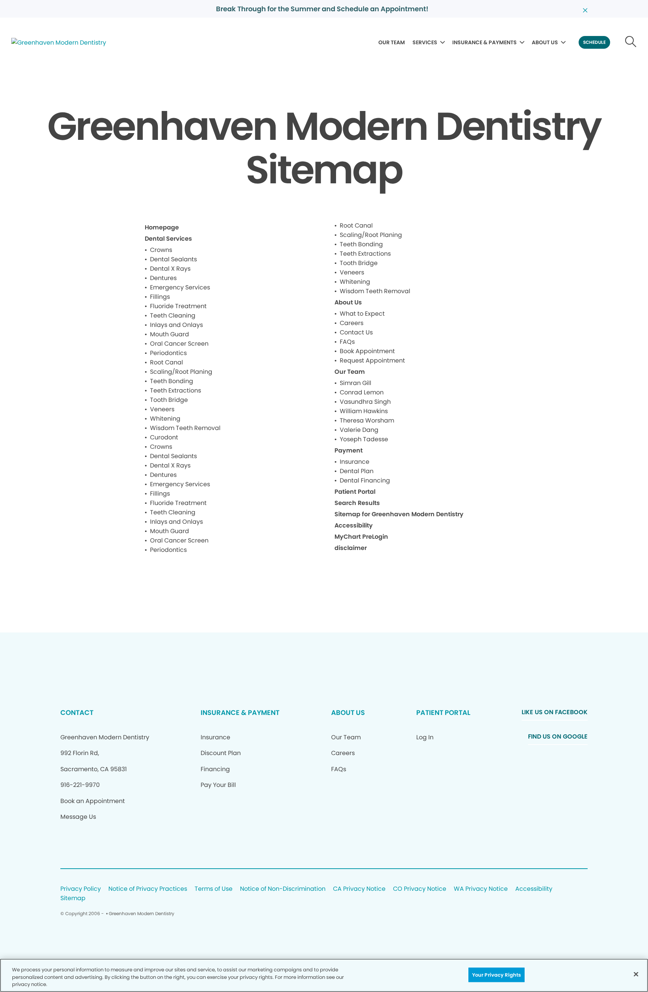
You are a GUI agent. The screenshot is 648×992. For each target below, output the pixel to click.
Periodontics (168, 353)
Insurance (354, 461)
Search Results (357, 503)
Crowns (161, 250)
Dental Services (168, 238)
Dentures (163, 278)
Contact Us (356, 332)
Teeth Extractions (175, 390)
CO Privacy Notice (419, 889)
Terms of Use (213, 889)
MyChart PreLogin (361, 536)
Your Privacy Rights (496, 974)
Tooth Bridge (169, 400)
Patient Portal (354, 491)
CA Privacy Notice (359, 889)
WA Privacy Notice (481, 889)
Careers (351, 323)
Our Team (349, 371)
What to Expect (362, 313)
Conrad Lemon (362, 392)
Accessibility (353, 525)
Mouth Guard (169, 334)
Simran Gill (355, 383)
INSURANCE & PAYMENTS (484, 42)
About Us (348, 302)
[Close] (636, 974)
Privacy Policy (80, 889)
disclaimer (350, 548)
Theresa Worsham (367, 420)
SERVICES (424, 42)
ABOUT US (545, 42)
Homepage (162, 227)
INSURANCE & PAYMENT (240, 712)
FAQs (347, 341)
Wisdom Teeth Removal (185, 428)
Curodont (164, 437)
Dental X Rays (170, 268)
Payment (348, 450)
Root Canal (166, 362)
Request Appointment (372, 360)
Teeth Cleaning (172, 315)
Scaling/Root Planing (181, 371)
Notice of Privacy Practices (147, 889)
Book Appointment (367, 351)
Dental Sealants (173, 259)
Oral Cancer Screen (179, 343)
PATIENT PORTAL (443, 712)
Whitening (165, 418)
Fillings (160, 296)
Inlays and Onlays (176, 325)
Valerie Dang (359, 430)
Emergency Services (180, 287)
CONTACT (76, 712)
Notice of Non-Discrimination (283, 889)
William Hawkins (364, 411)
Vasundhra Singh (365, 401)
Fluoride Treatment (178, 306)
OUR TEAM (391, 42)
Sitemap (73, 898)
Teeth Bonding (171, 381)
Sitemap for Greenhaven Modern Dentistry (399, 514)
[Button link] (631, 42)
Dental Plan (357, 471)
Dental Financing (365, 480)
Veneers (162, 409)
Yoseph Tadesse (364, 439)
